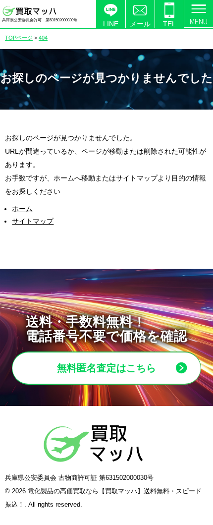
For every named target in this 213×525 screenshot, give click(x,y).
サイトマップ (32, 221)
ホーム (22, 209)
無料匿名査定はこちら (106, 367)
